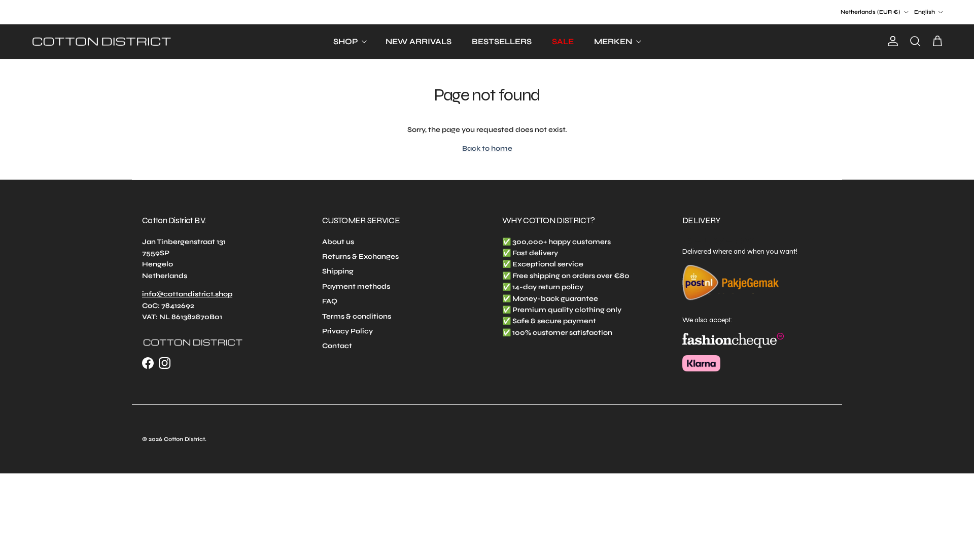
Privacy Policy (347, 331)
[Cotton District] (101, 42)
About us (338, 241)
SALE (563, 41)
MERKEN (613, 41)
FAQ (329, 301)
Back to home (487, 148)
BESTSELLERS (502, 41)
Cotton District (184, 439)
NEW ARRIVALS (418, 41)
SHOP (345, 41)
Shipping (338, 271)
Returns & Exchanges (360, 256)
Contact (337, 345)
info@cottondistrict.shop (187, 294)
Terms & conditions (356, 316)
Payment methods (356, 286)
